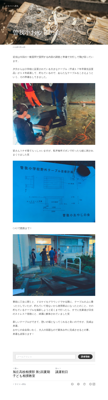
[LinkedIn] (84, 384)
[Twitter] (78, 384)
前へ (16, 368)
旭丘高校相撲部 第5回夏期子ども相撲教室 (31, 374)
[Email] (90, 384)
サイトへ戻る (12, 6)
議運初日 (61, 372)
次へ (57, 368)
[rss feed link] (94, 384)
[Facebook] (72, 384)
